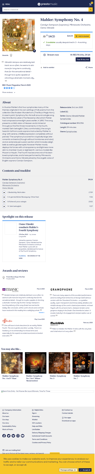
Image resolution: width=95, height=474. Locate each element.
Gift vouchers (37, 423)
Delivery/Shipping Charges (41, 433)
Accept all (86, 470)
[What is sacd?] (47, 37)
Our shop (5, 420)
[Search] (91, 9)
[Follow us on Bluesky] (14, 436)
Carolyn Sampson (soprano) (13, 183)
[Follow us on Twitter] (9, 436)
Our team (5, 416)
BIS (66, 111)
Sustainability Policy (9, 426)
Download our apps (69, 421)
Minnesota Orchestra (10, 185)
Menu (7, 4)
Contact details (67, 413)
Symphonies (71, 131)
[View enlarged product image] (18, 35)
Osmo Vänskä (7, 188)
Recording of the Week (29, 256)
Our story (5, 423)
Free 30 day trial (83, 59)
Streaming (35, 416)
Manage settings (66, 470)
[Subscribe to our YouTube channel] (23, 436)
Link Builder (36, 429)
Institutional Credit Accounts (42, 436)
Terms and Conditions (39, 439)
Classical (22, 255)
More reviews (7, 92)
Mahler (5, 179)
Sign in (34, 413)
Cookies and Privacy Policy (41, 443)
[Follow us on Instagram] (18, 436)
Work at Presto (7, 429)
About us (5, 413)
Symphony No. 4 (15, 179)
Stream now (53, 55)
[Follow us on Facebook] (4, 436)
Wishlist (35, 420)
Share (90, 67)
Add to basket (83, 36)
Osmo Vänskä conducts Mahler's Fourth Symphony (28, 227)
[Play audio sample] (4, 192)
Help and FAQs (37, 426)
